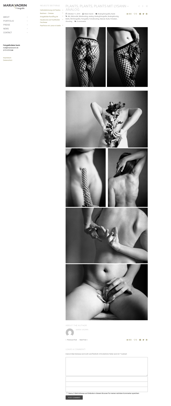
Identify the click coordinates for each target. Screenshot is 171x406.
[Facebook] (13, 399)
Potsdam (113, 19)
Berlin (68, 19)
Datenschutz (7, 60)
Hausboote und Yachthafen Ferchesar (50, 21)
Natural (102, 19)
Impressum (7, 58)
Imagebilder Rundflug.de (49, 17)
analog (91, 16)
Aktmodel (74, 16)
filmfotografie (75, 19)
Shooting (69, 21)
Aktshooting (83, 16)
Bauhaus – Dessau (47, 13)
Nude (113, 14)
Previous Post (72, 340)
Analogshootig (113, 16)
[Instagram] (17, 399)
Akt (69, 16)
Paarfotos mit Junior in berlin (50, 26)
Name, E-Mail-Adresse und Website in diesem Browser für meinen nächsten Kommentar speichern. (103, 393)
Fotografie (85, 19)
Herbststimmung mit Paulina (50, 10)
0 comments (81, 21)
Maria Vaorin (82, 329)
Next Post (83, 340)
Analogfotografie (104, 14)
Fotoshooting (94, 19)
